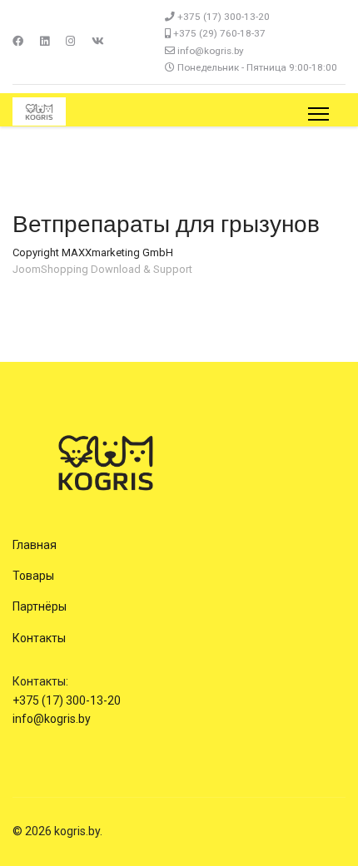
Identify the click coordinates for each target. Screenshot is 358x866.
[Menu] (318, 114)
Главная (34, 545)
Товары (33, 575)
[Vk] (98, 41)
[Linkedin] (44, 41)
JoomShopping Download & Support (102, 269)
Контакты (39, 638)
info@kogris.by (210, 51)
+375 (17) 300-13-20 (223, 16)
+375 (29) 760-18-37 (219, 33)
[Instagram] (70, 41)
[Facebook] (17, 41)
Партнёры (39, 606)
